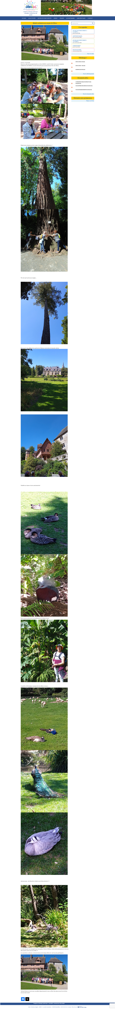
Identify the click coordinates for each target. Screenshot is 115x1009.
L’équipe (62, 18)
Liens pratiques (81, 18)
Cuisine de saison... (77, 45)
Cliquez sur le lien (90, 101)
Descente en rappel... (77, 49)
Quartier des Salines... (77, 36)
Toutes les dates (90, 53)
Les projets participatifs (44, 18)
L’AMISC (55, 18)
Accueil (24, 18)
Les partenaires (70, 18)
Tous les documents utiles (88, 94)
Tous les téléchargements (88, 74)
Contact (90, 18)
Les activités (31, 18)
